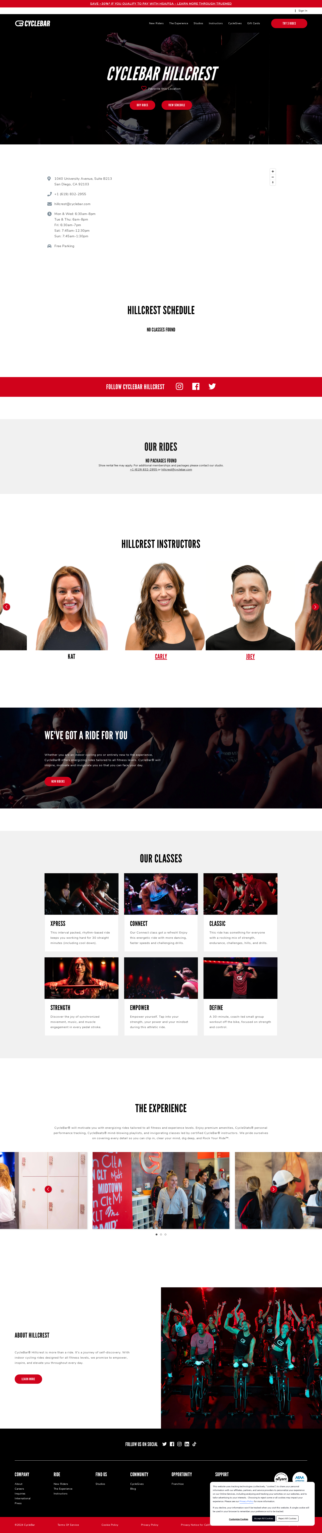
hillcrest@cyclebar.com (176, 470)
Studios (198, 23)
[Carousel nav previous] (48, 1189)
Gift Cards (253, 23)
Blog (133, 1489)
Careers (19, 1489)
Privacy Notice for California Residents (205, 1525)
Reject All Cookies (287, 1518)
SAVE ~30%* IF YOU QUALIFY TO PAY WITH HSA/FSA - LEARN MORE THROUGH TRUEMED (161, 4)
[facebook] (196, 389)
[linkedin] (187, 1444)
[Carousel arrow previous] (6, 606)
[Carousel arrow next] (315, 606)
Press (18, 1503)
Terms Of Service (68, 1525)
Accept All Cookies (263, 1518)
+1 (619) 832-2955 (144, 470)
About (19, 1484)
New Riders (156, 23)
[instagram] (179, 389)
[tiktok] (194, 1444)
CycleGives (235, 23)
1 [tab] (156, 1234)
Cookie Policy (110, 1525)
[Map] (210, 213)
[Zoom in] (273, 171)
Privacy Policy (246, 1501)
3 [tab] (165, 1234)
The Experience (178, 23)
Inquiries (20, 1493)
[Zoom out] (273, 177)
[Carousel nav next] (273, 1189)
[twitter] (212, 389)
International (23, 1498)
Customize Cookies (238, 1519)
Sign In (303, 10)
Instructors (216, 23)
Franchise (178, 1484)
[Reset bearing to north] (273, 182)
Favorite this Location (164, 89)
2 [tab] (161, 1234)
